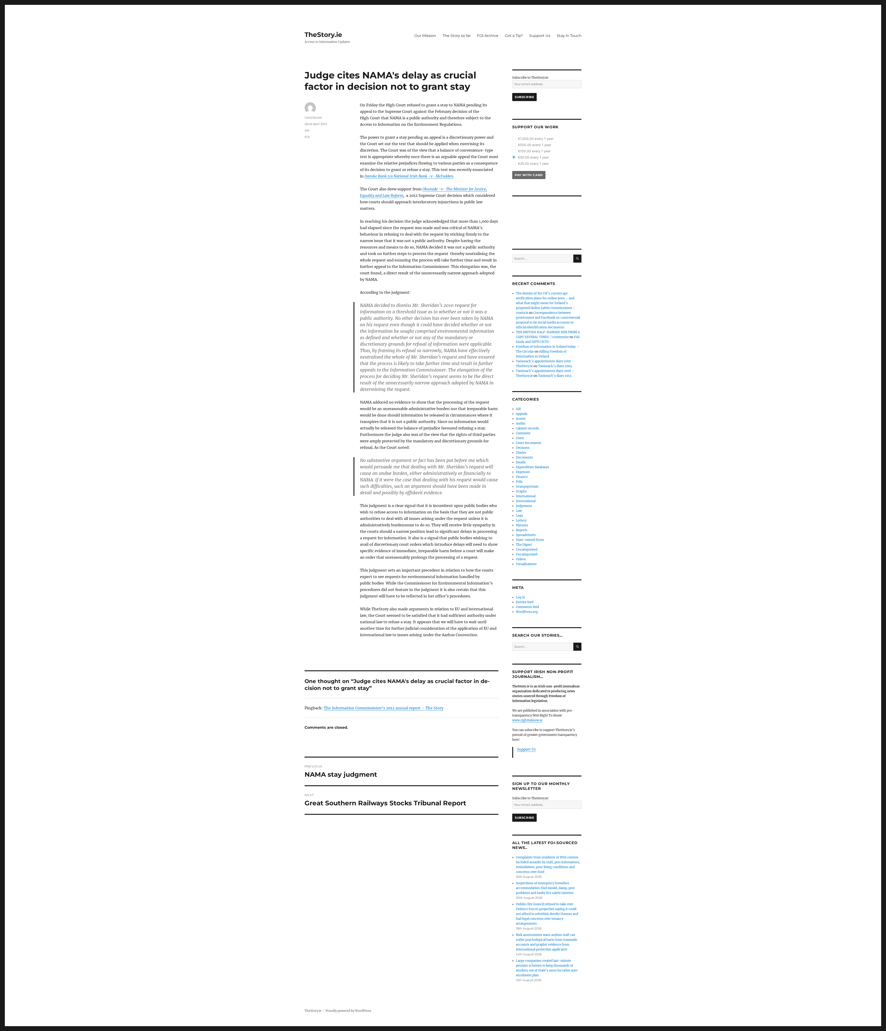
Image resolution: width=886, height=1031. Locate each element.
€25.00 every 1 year (533, 163)
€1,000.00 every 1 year (535, 139)
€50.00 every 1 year (533, 157)
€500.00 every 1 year (534, 145)
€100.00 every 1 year (534, 151)
